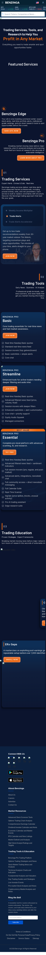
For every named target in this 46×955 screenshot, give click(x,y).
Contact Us (12, 805)
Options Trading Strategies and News (22, 861)
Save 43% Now (11, 131)
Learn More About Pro (31, 158)
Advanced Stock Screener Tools (20, 817)
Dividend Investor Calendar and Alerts (22, 827)
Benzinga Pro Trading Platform (20, 858)
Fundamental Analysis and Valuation (22, 876)
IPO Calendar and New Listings (20, 836)
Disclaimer (11, 938)
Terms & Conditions (23, 932)
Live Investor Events (16, 882)
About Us (11, 795)
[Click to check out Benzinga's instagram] (14, 760)
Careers (11, 798)
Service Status (23, 938)
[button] (37, 2)
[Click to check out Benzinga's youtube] (30, 760)
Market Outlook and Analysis (19, 840)
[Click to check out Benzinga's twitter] (25, 760)
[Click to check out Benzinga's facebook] (9, 760)
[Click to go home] (12, 3)
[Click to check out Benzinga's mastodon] (14, 765)
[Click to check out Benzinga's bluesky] (9, 765)
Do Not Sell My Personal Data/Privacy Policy (23, 935)
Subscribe (16, 922)
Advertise (11, 801)
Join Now (10, 256)
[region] (23, 235)
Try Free (9, 452)
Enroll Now (12, 660)
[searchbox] (24, 14)
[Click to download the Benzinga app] (15, 772)
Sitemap (36, 938)
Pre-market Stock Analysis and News (22, 886)
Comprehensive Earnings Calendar (21, 824)
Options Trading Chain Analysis (20, 821)
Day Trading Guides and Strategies (21, 879)
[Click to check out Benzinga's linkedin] (19, 760)
